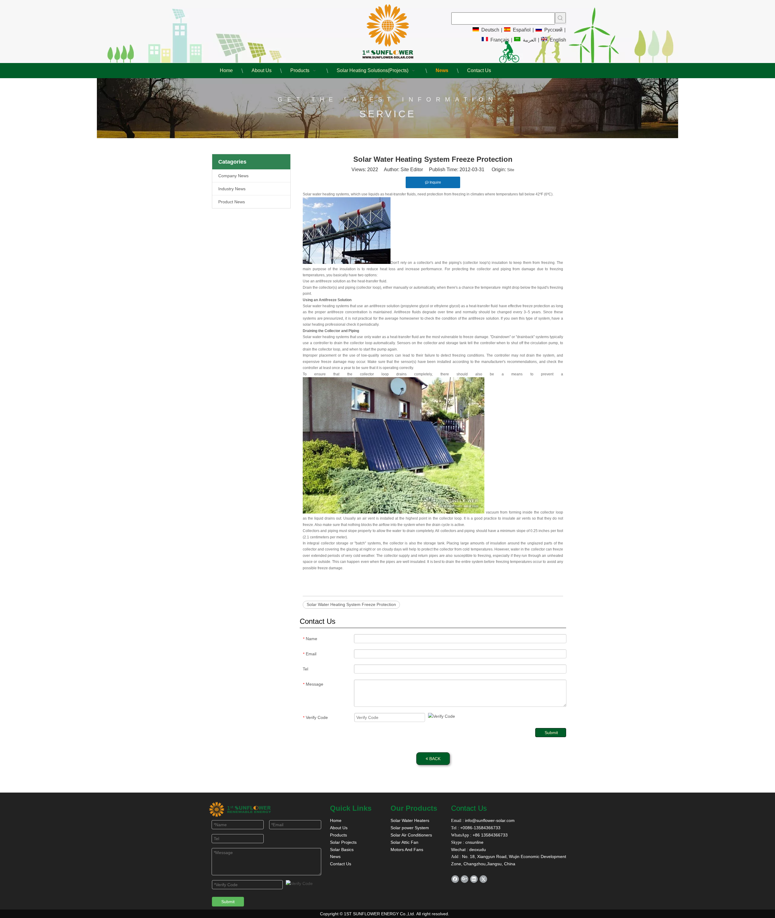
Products (338, 835)
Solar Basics (342, 849)
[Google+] (464, 879)
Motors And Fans (407, 849)
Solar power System (410, 827)
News (335, 856)
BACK (434, 758)
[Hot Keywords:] (560, 17)
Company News (233, 175)
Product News (231, 201)
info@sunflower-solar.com (489, 820)
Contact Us (340, 863)
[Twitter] (483, 879)
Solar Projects (343, 842)
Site (510, 169)
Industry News (232, 188)
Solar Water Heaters (410, 820)
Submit (551, 732)
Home (335, 820)
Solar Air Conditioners (411, 835)
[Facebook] (455, 879)
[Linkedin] (474, 879)
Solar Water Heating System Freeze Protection (351, 604)
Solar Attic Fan (404, 842)
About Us (339, 827)
